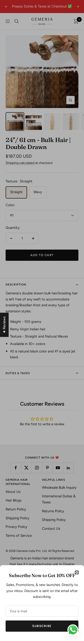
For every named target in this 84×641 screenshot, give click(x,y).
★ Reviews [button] (4, 325)
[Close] (76, 572)
